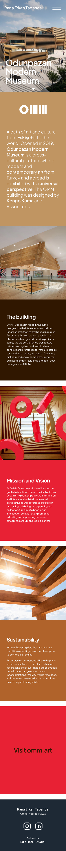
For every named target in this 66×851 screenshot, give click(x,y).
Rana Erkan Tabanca (23, 7)
